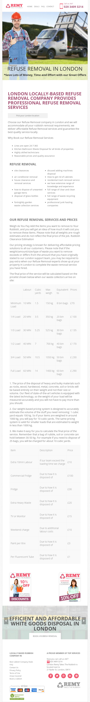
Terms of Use (15, 673)
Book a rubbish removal (45, 636)
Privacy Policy (15, 670)
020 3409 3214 (56, 661)
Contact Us (14, 667)
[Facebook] (50, 676)
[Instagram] (63, 676)
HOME (29, 6)
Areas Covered (15, 676)
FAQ (11, 664)
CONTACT (50, 6)
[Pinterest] (76, 676)
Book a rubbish (16, 679)
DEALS (36, 6)
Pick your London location (27, 115)
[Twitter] (57, 676)
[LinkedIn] (70, 676)
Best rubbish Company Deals (21, 662)
